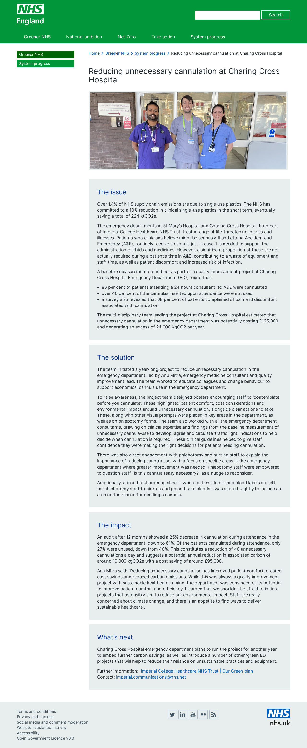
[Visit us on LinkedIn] (182, 717)
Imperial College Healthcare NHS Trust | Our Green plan (197, 670)
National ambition (84, 36)
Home (94, 53)
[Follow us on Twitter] (172, 717)
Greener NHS (37, 36)
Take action (163, 36)
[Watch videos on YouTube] (193, 717)
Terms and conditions (36, 711)
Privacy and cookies (35, 716)
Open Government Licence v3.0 (45, 738)
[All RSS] (213, 717)
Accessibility (28, 733)
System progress (208, 36)
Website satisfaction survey (42, 727)
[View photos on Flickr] (203, 717)
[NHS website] (278, 724)
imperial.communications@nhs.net (151, 676)
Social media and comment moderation (52, 722)
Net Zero (127, 36)
